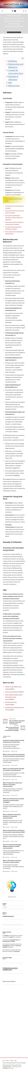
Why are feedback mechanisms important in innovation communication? (12, 816)
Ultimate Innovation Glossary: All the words (12, 1065)
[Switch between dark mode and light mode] (23, 11)
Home (4, 1060)
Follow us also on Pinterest (9, 981)
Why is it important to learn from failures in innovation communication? (12, 784)
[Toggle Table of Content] (22, 58)
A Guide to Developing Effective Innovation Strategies (14, 1062)
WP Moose (11, 1068)
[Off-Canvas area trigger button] (2, 11)
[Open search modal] (25, 11)
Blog (16, 1060)
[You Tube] (15, 11)
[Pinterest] (12, 11)
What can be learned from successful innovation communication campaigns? (13, 800)
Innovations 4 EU (14, 4)
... (12, 762)
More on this (14, 85)
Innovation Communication (14, 32)
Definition (12, 61)
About (7, 1060)
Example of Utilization (13, 78)
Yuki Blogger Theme (16, 1066)
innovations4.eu (11, 29)
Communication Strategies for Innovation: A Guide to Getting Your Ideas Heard (14, 217)
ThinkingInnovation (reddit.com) (10, 969)
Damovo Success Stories (12, 692)
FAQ (10, 82)
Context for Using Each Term (15, 72)
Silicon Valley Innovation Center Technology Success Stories (13, 697)
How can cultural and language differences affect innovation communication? (12, 846)
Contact (11, 1060)
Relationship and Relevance (15, 66)
